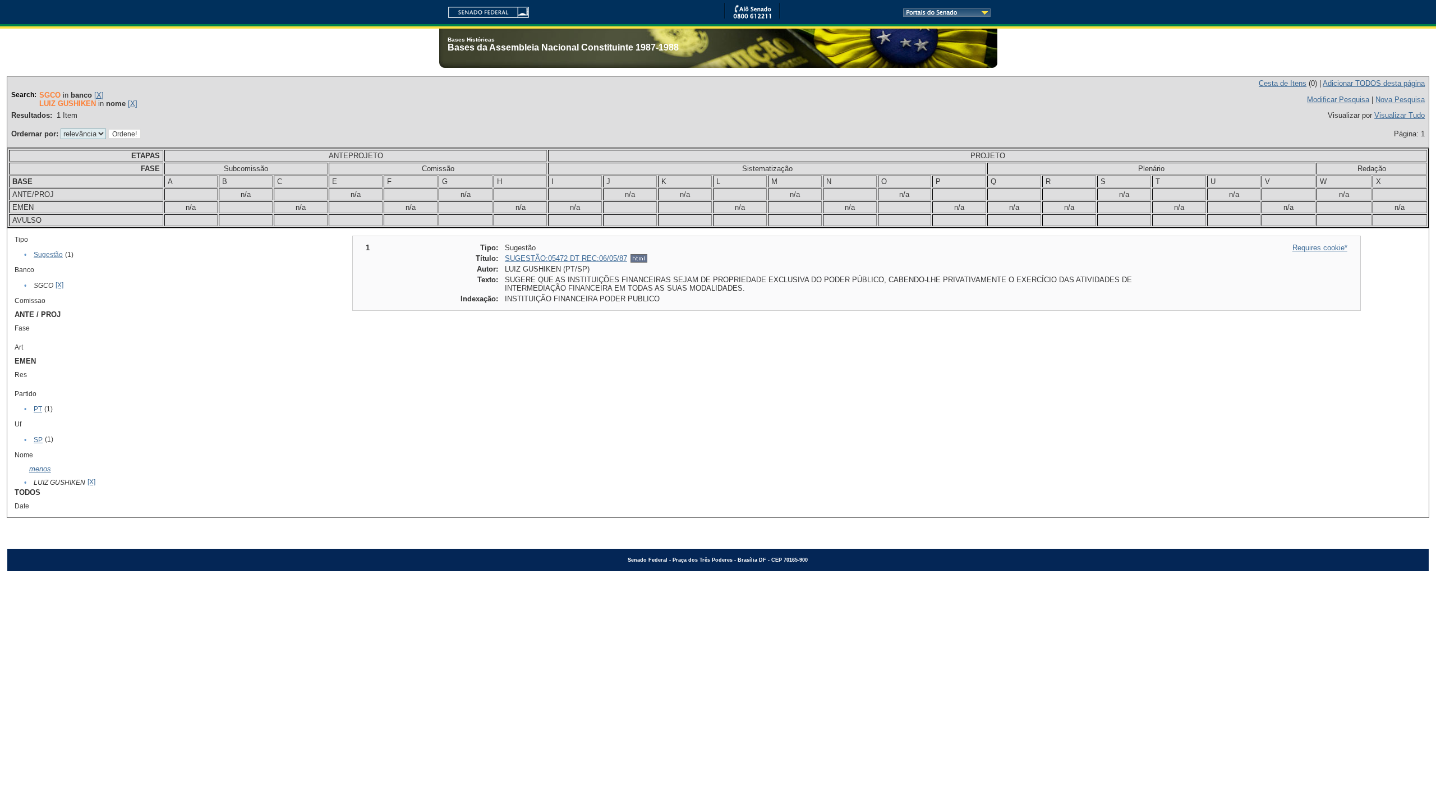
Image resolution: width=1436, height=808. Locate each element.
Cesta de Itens (1282, 83)
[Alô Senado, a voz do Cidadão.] (752, 16)
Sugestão (48, 255)
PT (38, 409)
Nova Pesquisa (1400, 99)
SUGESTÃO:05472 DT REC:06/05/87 (566, 258)
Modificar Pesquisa (1338, 99)
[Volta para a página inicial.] (484, 10)
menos (40, 469)
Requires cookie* (1319, 248)
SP (38, 440)
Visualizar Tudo (1399, 115)
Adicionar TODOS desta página (1374, 83)
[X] (99, 95)
